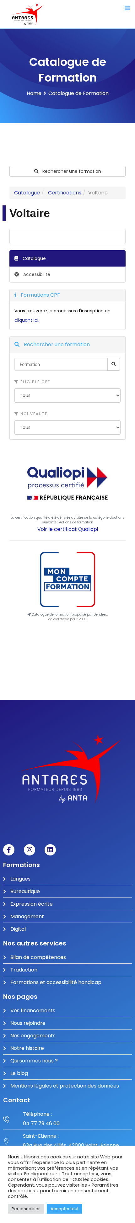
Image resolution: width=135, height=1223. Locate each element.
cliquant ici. (26, 320)
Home (34, 93)
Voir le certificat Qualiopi (67, 529)
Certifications (64, 192)
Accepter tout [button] (64, 1209)
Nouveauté (33, 413)
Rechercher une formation (71, 171)
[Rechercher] (113, 364)
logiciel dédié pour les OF (67, 619)
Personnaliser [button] (26, 1209)
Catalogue (27, 192)
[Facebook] (8, 849)
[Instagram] (29, 849)
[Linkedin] (50, 849)
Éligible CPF (34, 381)
